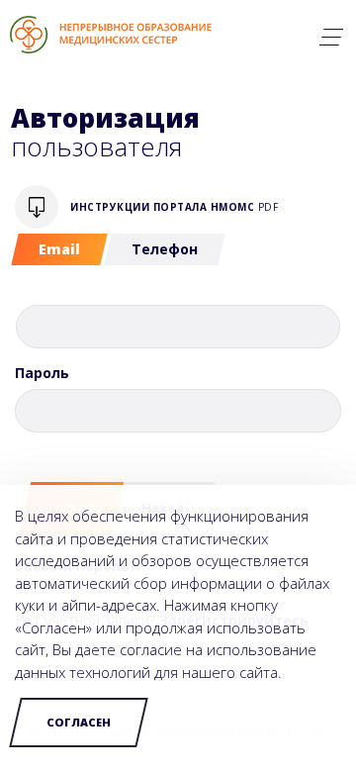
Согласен (78, 722)
